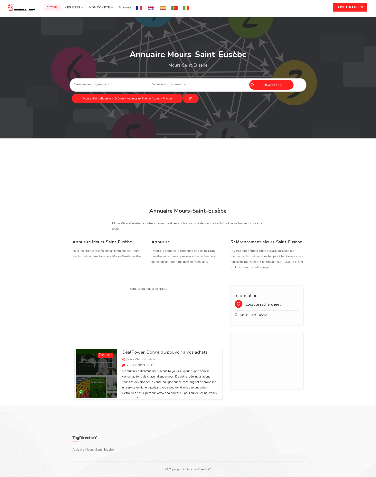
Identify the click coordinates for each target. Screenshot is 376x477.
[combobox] (110, 84)
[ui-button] (191, 98)
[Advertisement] (187, 173)
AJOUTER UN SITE (350, 7)
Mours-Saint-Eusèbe (254, 315)
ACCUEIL (52, 7)
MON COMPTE (99, 7)
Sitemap (125, 7)
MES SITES (72, 7)
